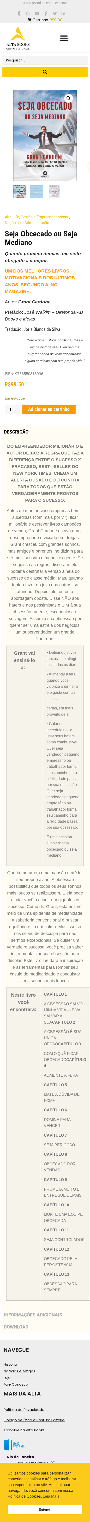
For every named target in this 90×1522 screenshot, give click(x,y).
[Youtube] (37, 13)
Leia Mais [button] (51, 1496)
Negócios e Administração (27, 222)
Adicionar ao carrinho (49, 409)
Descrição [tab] (16, 432)
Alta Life (12, 217)
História (10, 1364)
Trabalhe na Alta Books (24, 1430)
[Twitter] (54, 13)
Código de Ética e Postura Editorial (34, 1419)
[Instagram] (28, 13)
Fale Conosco (16, 1384)
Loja (7, 1377)
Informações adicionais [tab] (33, 1315)
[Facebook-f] (45, 13)
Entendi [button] (45, 1509)
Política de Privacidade (24, 1409)
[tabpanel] (45, 873)
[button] (64, 38)
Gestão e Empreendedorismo (45, 217)
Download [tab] (16, 1327)
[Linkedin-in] (63, 13)
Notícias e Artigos (19, 1371)
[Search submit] (45, 72)
